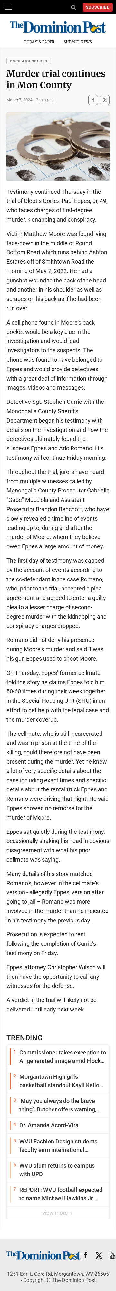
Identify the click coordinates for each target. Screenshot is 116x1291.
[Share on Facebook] (93, 100)
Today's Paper (39, 42)
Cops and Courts (29, 61)
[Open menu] (8, 7)
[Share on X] (105, 100)
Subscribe (98, 7)
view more (56, 1212)
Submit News (78, 42)
